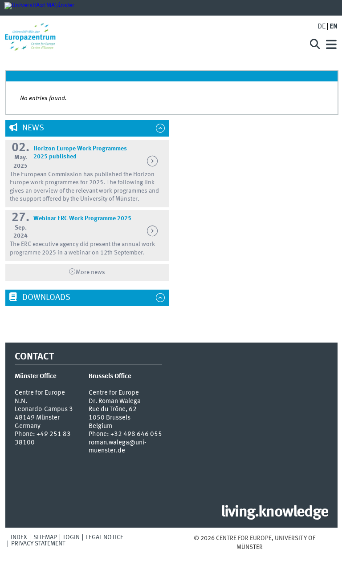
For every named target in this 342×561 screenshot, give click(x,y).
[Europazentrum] (150, 36)
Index (19, 537)
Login (71, 537)
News (32, 128)
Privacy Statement (38, 544)
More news (90, 272)
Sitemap (45, 537)
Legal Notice (104, 537)
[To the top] (268, 547)
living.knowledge (274, 512)
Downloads (45, 298)
